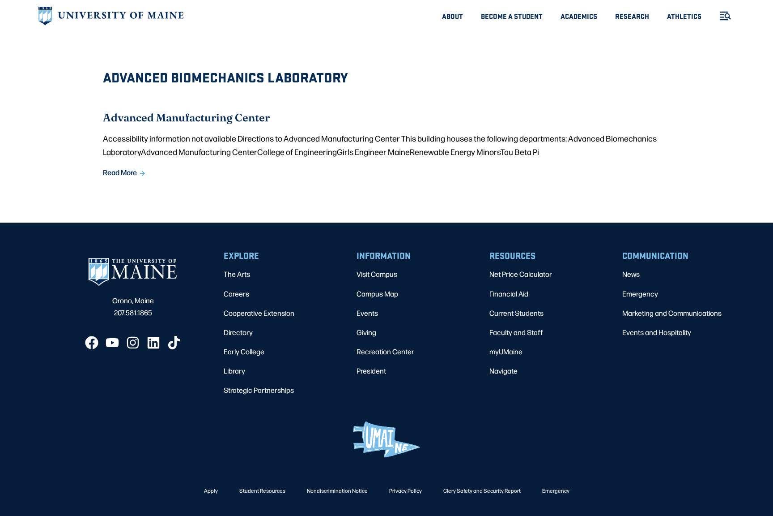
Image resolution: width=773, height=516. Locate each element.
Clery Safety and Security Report (482, 490)
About (452, 16)
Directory (238, 332)
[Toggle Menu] (722, 16)
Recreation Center (385, 351)
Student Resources (262, 490)
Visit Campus (377, 274)
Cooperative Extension (259, 313)
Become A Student (512, 16)
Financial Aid (508, 293)
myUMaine (505, 351)
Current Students (516, 313)
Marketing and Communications (672, 313)
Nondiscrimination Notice (337, 490)
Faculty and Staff (516, 332)
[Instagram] (133, 342)
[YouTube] (112, 342)
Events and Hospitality (656, 332)
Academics (579, 16)
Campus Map (377, 293)
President (371, 370)
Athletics (684, 16)
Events (367, 313)
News (631, 274)
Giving (366, 332)
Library (234, 370)
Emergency (640, 293)
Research (632, 16)
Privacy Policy (405, 490)
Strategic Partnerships (259, 390)
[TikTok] (174, 342)
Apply (211, 490)
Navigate (503, 370)
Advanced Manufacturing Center (186, 117)
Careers (236, 293)
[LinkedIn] (153, 342)
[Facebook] (91, 342)
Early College (244, 351)
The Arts (237, 274)
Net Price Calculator (520, 274)
